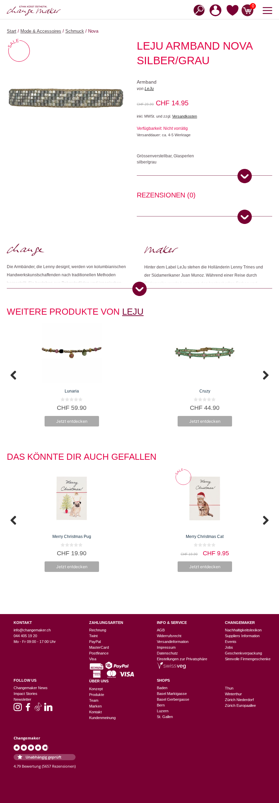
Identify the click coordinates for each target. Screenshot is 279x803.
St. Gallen (165, 717)
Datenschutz (167, 653)
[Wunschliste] (233, 11)
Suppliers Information (242, 636)
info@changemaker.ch (32, 630)
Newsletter (22, 699)
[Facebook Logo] (28, 709)
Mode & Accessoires (40, 31)
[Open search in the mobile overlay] (197, 9)
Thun (229, 688)
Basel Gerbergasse (173, 699)
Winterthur (233, 694)
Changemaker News (31, 688)
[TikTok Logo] (38, 709)
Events (230, 642)
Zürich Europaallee (240, 705)
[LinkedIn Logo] (48, 709)
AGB (161, 630)
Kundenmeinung (102, 718)
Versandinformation (172, 642)
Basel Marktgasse (172, 694)
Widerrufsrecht (169, 636)
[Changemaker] (34, 10)
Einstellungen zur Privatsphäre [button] (182, 659)
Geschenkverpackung (243, 653)
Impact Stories (25, 694)
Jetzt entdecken (71, 421)
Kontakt (95, 712)
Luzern (162, 711)
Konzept (96, 689)
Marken (95, 706)
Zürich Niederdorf (239, 700)
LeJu (149, 88)
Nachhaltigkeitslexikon (243, 630)
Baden (162, 688)
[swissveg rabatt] (171, 667)
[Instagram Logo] (18, 709)
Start (11, 31)
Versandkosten (184, 116)
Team (93, 700)
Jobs (229, 647)
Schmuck (74, 31)
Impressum (166, 647)
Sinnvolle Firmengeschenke (247, 659)
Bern (161, 705)
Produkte (96, 695)
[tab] (166, 196)
